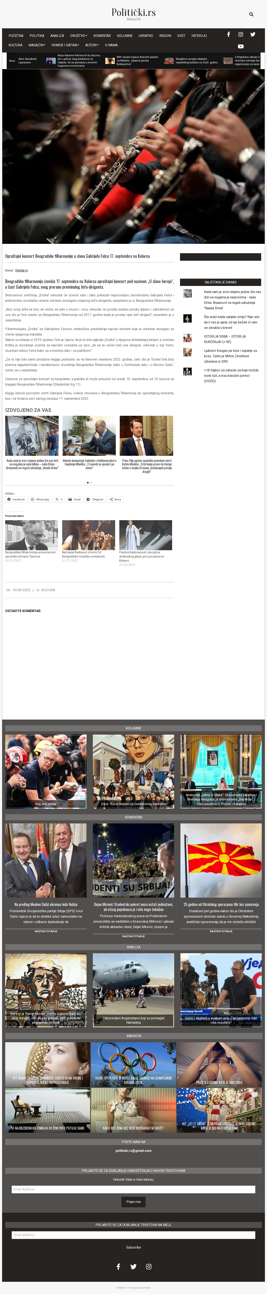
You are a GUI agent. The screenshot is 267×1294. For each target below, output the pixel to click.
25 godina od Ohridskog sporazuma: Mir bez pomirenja (221, 904)
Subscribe (133, 1247)
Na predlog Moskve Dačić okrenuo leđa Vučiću (46, 904)
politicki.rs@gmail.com (133, 1151)
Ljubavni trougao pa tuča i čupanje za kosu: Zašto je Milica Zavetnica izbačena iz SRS (230, 356)
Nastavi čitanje (46, 931)
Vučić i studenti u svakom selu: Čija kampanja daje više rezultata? (221, 1020)
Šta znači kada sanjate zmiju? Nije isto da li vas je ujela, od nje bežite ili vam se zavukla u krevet (231, 322)
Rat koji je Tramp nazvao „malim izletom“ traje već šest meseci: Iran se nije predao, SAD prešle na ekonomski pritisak (46, 1018)
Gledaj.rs (21, 270)
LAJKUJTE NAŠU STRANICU (220, 257)
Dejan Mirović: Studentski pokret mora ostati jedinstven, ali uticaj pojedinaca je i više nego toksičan (133, 907)
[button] (168, 450)
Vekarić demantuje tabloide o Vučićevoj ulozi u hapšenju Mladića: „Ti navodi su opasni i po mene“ (89, 464)
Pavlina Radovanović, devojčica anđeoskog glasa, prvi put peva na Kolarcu (141, 556)
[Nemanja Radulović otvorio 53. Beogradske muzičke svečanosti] (88, 535)
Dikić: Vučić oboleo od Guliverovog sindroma (133, 804)
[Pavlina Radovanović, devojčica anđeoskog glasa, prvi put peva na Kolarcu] (145, 535)
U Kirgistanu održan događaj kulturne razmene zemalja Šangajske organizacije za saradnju (213, 61)
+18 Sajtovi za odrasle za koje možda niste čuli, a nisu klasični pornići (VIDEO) (231, 375)
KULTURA (48, 590)
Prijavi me (133, 1202)
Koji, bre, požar (46, 804)
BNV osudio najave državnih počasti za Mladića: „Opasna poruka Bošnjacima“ (94, 61)
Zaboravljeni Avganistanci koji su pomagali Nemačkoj (133, 1020)
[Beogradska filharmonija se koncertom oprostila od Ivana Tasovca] (31, 535)
